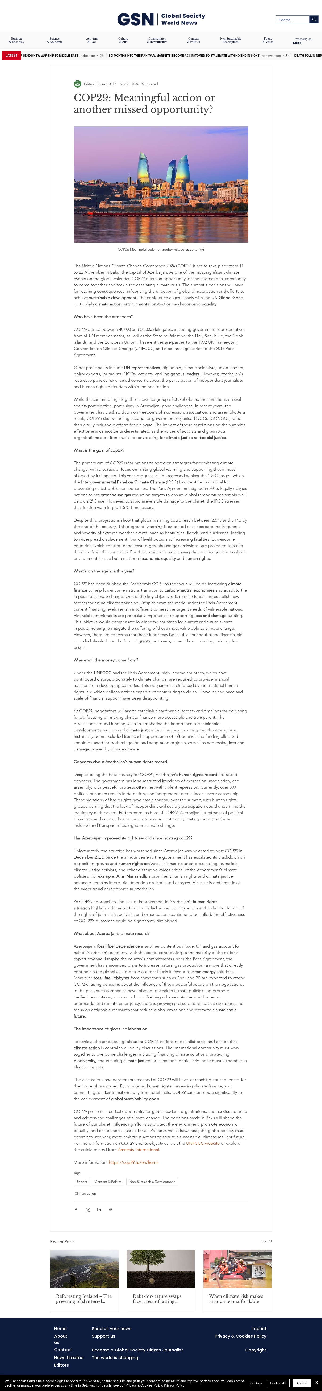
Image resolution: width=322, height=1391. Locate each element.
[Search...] (313, 19)
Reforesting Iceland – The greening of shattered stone (84, 1299)
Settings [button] (256, 1383)
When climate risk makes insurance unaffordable (236, 1299)
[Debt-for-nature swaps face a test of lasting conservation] (161, 1269)
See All (266, 1241)
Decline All (278, 1383)
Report (82, 1182)
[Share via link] (110, 1209)
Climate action (85, 1193)
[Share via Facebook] (76, 1209)
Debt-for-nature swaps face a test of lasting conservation (157, 1299)
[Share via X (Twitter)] (87, 1209)
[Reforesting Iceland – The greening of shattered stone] (84, 1269)
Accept (302, 1383)
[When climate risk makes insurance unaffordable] (237, 1269)
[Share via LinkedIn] (99, 1209)
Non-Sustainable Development (152, 1182)
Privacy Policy (174, 1385)
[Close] (316, 1383)
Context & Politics (108, 1182)
